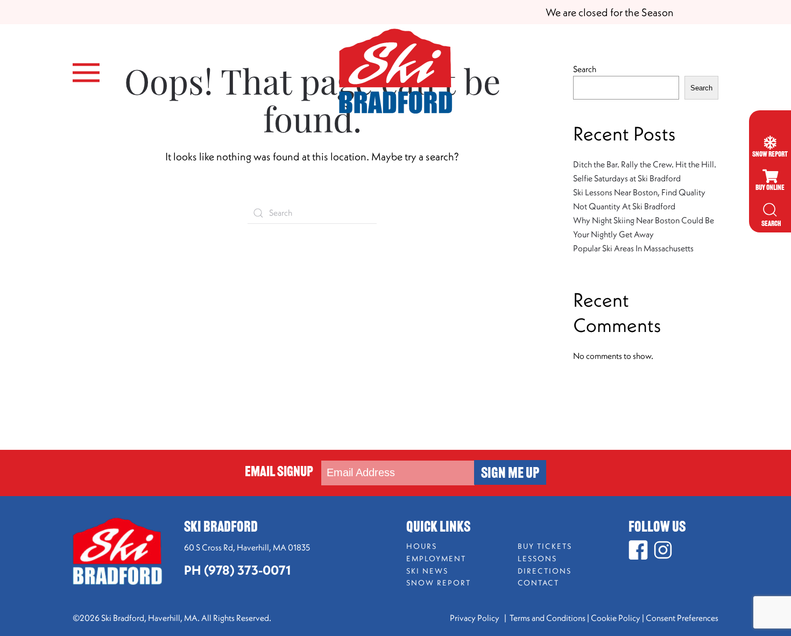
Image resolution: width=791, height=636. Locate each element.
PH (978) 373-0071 (237, 570)
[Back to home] (395, 72)
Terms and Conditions (547, 617)
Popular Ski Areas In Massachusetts (633, 248)
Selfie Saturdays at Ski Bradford (627, 178)
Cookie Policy (615, 617)
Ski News (427, 571)
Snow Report (438, 583)
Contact (538, 583)
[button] (86, 72)
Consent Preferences (682, 617)
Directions (544, 571)
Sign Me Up (510, 474)
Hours (421, 546)
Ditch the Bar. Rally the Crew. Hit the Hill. (644, 164)
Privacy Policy (475, 617)
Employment (436, 558)
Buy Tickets (545, 546)
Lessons (537, 558)
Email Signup (279, 472)
